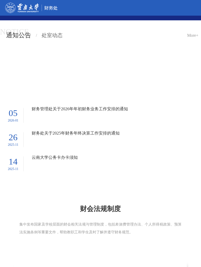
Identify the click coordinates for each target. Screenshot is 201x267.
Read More (56, 228)
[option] (56, 197)
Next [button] (194, 199)
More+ (192, 31)
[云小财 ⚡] (32, 166)
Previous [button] (8, 199)
